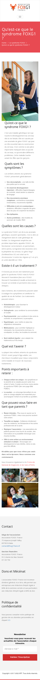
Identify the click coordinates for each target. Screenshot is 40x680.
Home (4, 43)
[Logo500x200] (20, 7)
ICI (9, 620)
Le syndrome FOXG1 (17, 43)
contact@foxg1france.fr (11, 546)
